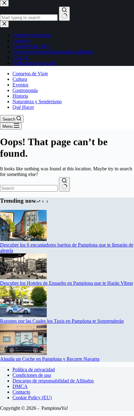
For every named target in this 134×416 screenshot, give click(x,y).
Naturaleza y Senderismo (37, 101)
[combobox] (29, 188)
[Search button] (64, 184)
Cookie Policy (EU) (32, 397)
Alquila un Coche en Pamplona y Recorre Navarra (49, 359)
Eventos (20, 84)
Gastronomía (25, 90)
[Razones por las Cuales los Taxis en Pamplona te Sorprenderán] (23, 315)
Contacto (21, 392)
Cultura (19, 79)
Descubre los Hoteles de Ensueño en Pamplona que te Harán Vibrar (66, 283)
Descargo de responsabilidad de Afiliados (53, 380)
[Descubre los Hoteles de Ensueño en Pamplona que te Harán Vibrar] (23, 277)
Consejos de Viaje (30, 73)
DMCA (20, 386)
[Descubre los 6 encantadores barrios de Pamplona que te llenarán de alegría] (23, 239)
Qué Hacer (23, 107)
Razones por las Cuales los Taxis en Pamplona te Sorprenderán (62, 321)
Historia (20, 96)
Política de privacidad (33, 369)
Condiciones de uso (31, 375)
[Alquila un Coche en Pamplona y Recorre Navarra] (23, 353)
